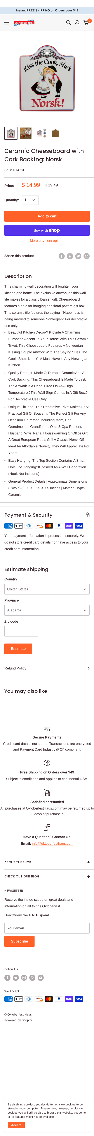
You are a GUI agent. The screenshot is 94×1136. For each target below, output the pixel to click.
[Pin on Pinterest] (70, 256)
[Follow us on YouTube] (41, 978)
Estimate (18, 649)
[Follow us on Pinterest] (32, 978)
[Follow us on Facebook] (7, 978)
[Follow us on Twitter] (16, 978)
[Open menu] (6, 22)
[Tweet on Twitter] (78, 256)
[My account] (77, 22)
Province (11, 600)
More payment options (47, 241)
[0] (86, 22)
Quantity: (11, 200)
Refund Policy (15, 668)
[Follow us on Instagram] (24, 978)
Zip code (11, 621)
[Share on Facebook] (62, 256)
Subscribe (19, 941)
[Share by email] (87, 256)
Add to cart (47, 216)
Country (10, 579)
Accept (16, 1125)
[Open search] (68, 22)
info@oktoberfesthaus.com (52, 843)
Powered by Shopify (18, 1020)
